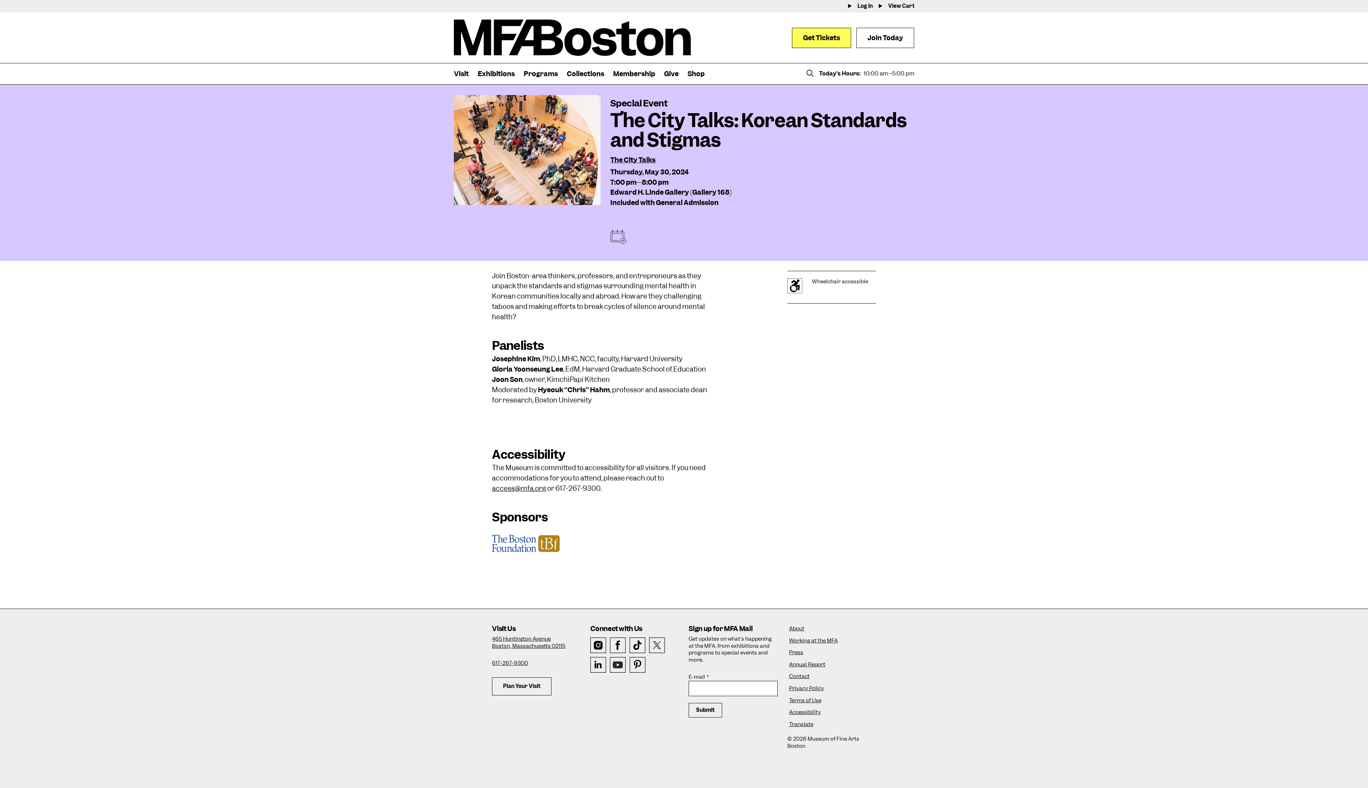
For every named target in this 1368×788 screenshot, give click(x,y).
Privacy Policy (806, 688)
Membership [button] (634, 73)
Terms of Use (805, 700)
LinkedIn (598, 665)
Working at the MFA (813, 640)
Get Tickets (821, 37)
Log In (865, 6)
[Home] (572, 37)
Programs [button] (541, 73)
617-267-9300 (510, 663)
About (796, 628)
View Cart (901, 6)
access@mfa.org (519, 488)
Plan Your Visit (521, 686)
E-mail (697, 677)
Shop (696, 73)
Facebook (618, 645)
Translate (801, 724)
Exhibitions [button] (496, 73)
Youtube (618, 665)
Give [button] (671, 73)
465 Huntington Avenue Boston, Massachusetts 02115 (528, 642)
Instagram (598, 645)
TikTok (637, 645)
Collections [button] (585, 73)
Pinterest (637, 665)
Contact (799, 676)
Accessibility (805, 712)
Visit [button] (461, 73)
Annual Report (807, 664)
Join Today (885, 37)
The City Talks (633, 160)
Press (796, 652)
